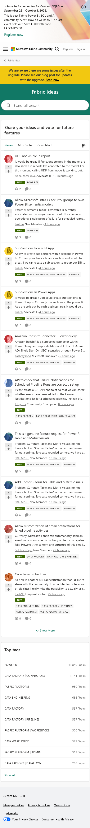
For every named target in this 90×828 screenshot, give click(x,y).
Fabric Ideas (14, 60)
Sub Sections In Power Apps (35, 292)
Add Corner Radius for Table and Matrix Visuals (49, 482)
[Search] (57, 49)
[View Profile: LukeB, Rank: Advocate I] (8, 251)
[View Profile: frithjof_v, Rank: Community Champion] (8, 383)
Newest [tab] (9, 145)
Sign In (81, 49)
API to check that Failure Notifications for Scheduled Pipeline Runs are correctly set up (47, 382)
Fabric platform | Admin (22, 752)
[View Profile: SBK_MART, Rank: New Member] (8, 437)
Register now (13, 34)
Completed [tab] (44, 145)
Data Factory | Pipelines (21, 719)
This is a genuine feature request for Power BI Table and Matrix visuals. (47, 435)
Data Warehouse (16, 741)
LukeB (19, 268)
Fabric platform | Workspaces (26, 730)
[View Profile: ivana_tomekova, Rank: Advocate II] (8, 159)
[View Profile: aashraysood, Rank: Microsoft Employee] (8, 339)
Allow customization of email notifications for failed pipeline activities (47, 528)
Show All (9, 775)
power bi (11, 665)
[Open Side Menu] (5, 49)
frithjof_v (20, 404)
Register (68, 49)
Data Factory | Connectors (24, 676)
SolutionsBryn (23, 550)
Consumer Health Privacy (58, 819)
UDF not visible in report (32, 156)
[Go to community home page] (32, 49)
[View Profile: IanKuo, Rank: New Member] (8, 203)
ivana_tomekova (25, 176)
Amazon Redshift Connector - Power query (46, 336)
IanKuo (19, 224)
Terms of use (62, 805)
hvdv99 (19, 594)
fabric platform (16, 687)
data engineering (17, 697)
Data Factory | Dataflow (22, 763)
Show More (47, 630)
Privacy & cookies (39, 805)
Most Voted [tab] (25, 145)
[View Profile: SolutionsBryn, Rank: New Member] (8, 529)
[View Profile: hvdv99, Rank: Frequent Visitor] (8, 577)
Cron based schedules (30, 574)
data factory (14, 708)
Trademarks (10, 813)
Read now (52, 80)
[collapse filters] (83, 145)
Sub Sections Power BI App (34, 248)
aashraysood (23, 356)
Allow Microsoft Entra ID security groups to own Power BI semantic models (49, 202)
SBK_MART (22, 458)
